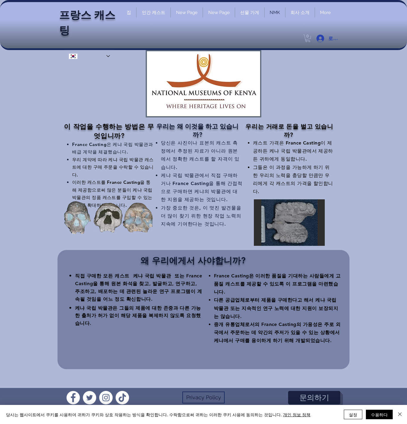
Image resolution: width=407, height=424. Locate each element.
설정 (353, 414)
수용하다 (379, 414)
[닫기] (399, 414)
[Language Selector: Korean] (89, 56)
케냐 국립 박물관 (152, 276)
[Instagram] (106, 397)
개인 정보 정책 (296, 414)
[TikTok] (122, 397)
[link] (307, 38)
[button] (289, 222)
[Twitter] (89, 397)
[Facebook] (73, 397)
